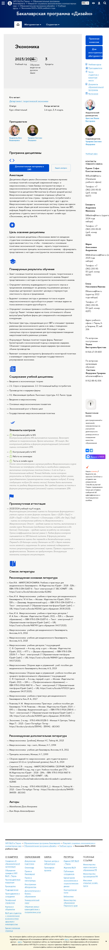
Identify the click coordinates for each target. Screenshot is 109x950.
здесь (67, 939)
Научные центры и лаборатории (51, 862)
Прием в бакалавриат (30, 872)
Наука (47, 857)
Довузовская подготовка (30, 862)
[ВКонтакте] (87, 450)
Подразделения (11, 890)
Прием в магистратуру (30, 879)
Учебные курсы (94, 64)
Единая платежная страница (12, 929)
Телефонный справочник (10, 901)
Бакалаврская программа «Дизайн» (55, 13)
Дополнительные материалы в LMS (29, 168)
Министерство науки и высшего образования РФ (90, 867)
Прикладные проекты (49, 869)
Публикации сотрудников (69, 872)
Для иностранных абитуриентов (95, 52)
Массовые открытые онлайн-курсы (90, 883)
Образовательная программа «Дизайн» (40, 846)
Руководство (10, 886)
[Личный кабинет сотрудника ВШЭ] (99, 3)
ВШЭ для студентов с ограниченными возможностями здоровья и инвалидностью (13, 918)
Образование (32, 857)
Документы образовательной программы (96, 87)
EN (87, 3)
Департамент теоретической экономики (28, 101)
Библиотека (68, 896)
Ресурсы (69, 857)
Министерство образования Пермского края (70, 903)
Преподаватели (95, 68)
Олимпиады (29, 867)
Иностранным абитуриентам (30, 885)
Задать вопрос (61, 168)
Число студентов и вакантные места (93, 76)
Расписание (93, 93)
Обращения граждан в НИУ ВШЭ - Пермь (11, 873)
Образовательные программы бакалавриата (42, 843)
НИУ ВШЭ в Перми (13, 843)
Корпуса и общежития (10, 908)
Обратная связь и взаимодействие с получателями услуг (33, 909)
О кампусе (11, 857)
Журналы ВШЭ (70, 867)
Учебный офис (92, 153)
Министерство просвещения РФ (90, 875)
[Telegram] (91, 450)
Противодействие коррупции (12, 881)
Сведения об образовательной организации (12, 864)
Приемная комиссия (94, 40)
